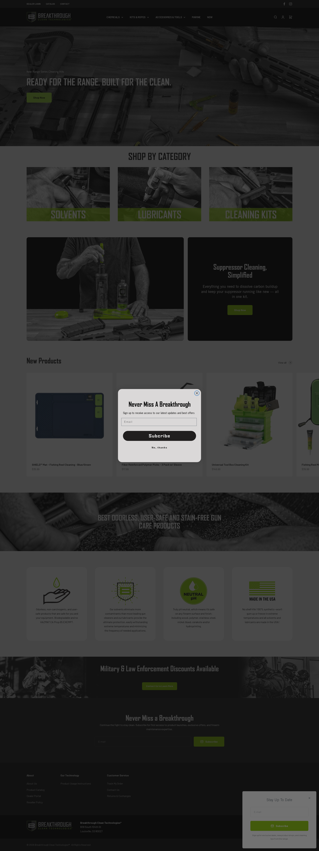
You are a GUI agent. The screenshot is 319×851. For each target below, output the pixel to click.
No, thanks (159, 447)
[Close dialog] (196, 393)
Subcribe (159, 435)
